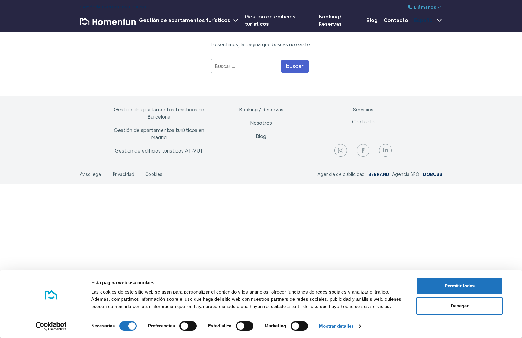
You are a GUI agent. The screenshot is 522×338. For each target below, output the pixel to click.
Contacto (396, 20)
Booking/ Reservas (330, 20)
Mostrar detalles (336, 326)
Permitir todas (460, 285)
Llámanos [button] (425, 7)
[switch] (188, 326)
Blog (372, 20)
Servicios (363, 109)
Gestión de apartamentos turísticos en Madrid (159, 134)
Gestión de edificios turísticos (270, 20)
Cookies (153, 174)
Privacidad (123, 174)
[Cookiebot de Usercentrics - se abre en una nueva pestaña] (51, 326)
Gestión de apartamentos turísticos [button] (184, 20)
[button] (426, 21)
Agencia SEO (417, 174)
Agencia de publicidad (353, 174)
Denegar (460, 305)
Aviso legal (91, 174)
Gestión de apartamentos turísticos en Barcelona (159, 113)
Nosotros (261, 123)
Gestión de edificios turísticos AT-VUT (159, 150)
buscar (295, 66)
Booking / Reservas (261, 109)
